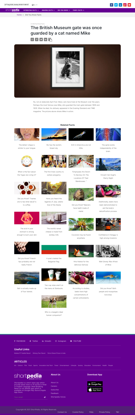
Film (25, 365)
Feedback (55, 393)
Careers (54, 386)
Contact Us (62, 412)
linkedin (47, 341)
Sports (35, 365)
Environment (96, 365)
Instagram (62, 341)
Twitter (35, 341)
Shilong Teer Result (39, 353)
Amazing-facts (47, 10)
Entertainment (64, 365)
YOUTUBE (77, 341)
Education (87, 365)
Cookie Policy (78, 412)
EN (35, 5)
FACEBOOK (20, 341)
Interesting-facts (30, 10)
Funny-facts (78, 10)
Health (104, 365)
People (110, 365)
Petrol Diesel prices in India (56, 353)
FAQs (91, 412)
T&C (117, 412)
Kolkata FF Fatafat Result (22, 353)
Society (80, 365)
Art (15, 365)
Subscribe (55, 390)
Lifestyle (73, 365)
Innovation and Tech (46, 365)
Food (30, 365)
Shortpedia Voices (58, 397)
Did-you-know (63, 10)
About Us (54, 382)
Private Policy (104, 412)
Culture (20, 365)
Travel (56, 365)
